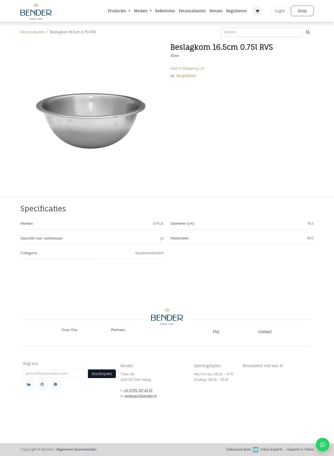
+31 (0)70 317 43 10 (137, 391)
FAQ (216, 331)
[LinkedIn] (28, 384)
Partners (118, 330)
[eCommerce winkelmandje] (257, 11)
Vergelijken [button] (186, 75)
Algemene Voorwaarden (76, 449)
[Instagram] (42, 384)
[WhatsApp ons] (322, 444)
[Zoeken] (308, 32)
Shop (302, 11)
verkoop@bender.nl (140, 396)
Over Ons (69, 330)
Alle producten (32, 32)
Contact (265, 331)
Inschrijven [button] (102, 373)
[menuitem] (119, 10)
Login (280, 11)
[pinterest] (55, 384)
